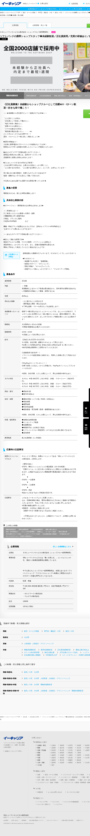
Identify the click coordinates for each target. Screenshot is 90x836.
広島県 (79, 758)
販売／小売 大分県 (31, 672)
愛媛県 (70, 760)
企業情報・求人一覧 (39, 25)
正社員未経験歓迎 (64, 650)
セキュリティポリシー (52, 820)
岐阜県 (53, 753)
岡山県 (70, 758)
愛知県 (70, 753)
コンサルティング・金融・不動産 (47, 782)
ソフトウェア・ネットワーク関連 (73, 775)
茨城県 (53, 748)
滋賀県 (53, 755)
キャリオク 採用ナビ (43, 804)
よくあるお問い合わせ (55, 792)
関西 (38, 755)
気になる (86, 412)
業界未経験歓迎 (46, 650)
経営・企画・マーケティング (46, 777)
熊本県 (79, 762)
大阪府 (70, 755)
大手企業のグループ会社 (69, 652)
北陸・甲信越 (41, 750)
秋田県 (87, 745)
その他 (39, 765)
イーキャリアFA (42, 802)
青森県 (62, 745)
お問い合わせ (14, 820)
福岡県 (53, 762)
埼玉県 (79, 748)
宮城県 (79, 745)
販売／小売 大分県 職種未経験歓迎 (38, 684)
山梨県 (87, 750)
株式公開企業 (49, 652)
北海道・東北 (41, 745)
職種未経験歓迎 (30, 650)
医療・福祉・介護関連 (68, 780)
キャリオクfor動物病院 (71, 802)
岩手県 (70, 745)
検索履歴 (86, 428)
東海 (38, 753)
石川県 (70, 750)
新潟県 (53, 750)
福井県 (79, 750)
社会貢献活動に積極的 (32, 655)
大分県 (26, 637)
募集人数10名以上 (82, 650)
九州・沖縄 (40, 762)
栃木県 (62, 748)
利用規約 (24, 820)
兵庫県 (79, 755)
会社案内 (6, 820)
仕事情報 (15, 25)
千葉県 (87, 748)
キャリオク (55, 802)
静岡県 (62, 753)
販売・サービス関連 (29, 12)
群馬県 (70, 748)
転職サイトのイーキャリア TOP (10, 12)
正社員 (25, 717)
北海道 (53, 745)
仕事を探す (44, 3)
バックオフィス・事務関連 (69, 777)
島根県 (62, 758)
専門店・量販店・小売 (45, 12)
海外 (52, 765)
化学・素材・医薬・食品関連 (46, 780)
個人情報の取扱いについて (36, 820)
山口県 (87, 758)
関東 (38, 748)
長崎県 (70, 762)
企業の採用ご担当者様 (67, 820)
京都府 (62, 755)
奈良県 (87, 755)
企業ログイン (79, 820)
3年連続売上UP (51, 655)
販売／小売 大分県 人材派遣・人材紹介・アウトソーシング (47, 678)
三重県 (79, 753)
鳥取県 (53, 758)
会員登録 (74, 4)
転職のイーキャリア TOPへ (13, 751)
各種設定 (40, 792)
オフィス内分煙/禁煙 (31, 652)
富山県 (62, 750)
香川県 (62, 760)
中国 (38, 758)
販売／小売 (58, 12)
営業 (38, 775)
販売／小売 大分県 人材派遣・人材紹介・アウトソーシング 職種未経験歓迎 (53, 691)
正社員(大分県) (34, 717)
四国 (38, 760)
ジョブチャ (58, 804)
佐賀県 (62, 762)
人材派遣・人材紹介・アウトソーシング (39, 644)
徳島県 (53, 760)
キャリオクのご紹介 (73, 792)
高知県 (79, 760)
